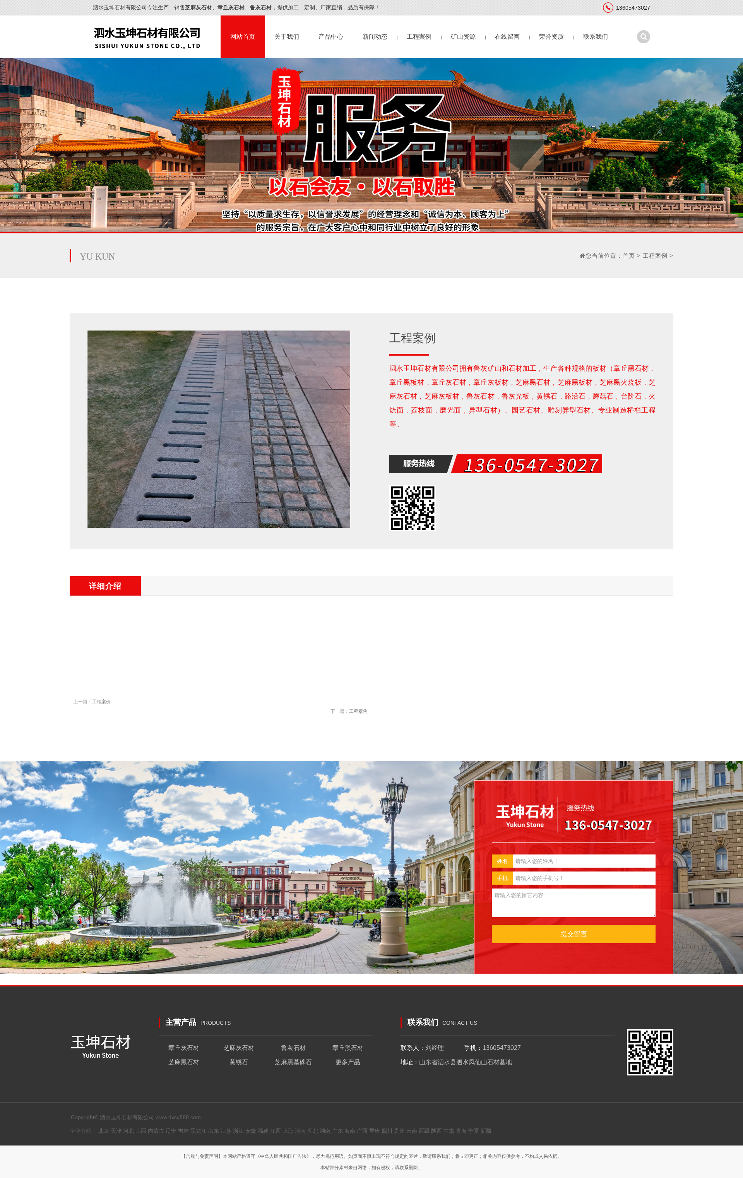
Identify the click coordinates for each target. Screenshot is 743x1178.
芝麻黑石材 (183, 1062)
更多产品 (348, 1062)
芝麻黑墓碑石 (293, 1062)
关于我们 (286, 36)
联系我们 (595, 36)
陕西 (436, 1131)
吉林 (183, 1131)
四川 (387, 1131)
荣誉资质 (551, 36)
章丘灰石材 (183, 1047)
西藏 (424, 1131)
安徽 (250, 1131)
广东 (337, 1131)
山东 (213, 1131)
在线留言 (507, 36)
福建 (263, 1131)
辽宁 (171, 1131)
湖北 (312, 1131)
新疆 (486, 1131)
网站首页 (242, 36)
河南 (300, 1131)
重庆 (374, 1131)
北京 (103, 1131)
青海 (461, 1131)
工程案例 (419, 36)
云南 (411, 1131)
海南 (349, 1131)
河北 (128, 1131)
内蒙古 (156, 1131)
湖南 (325, 1131)
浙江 (238, 1131)
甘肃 (448, 1131)
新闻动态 (375, 36)
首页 (629, 255)
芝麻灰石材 (238, 1047)
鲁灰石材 (293, 1047)
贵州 (399, 1131)
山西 (140, 1131)
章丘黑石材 (347, 1047)
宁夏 (473, 1131)
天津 (116, 1131)
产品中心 (330, 36)
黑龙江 (198, 1131)
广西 (362, 1131)
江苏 (226, 1131)
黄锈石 (238, 1062)
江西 (275, 1131)
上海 (287, 1131)
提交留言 (574, 934)
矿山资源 (463, 36)
